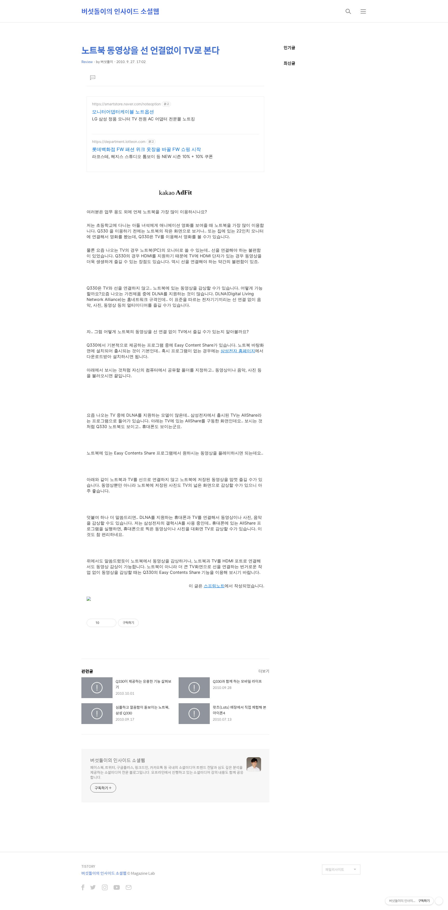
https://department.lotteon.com (118, 141)
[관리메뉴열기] (439, 901)
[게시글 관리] (110, 623)
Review (87, 61)
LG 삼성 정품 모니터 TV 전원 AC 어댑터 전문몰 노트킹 (143, 118)
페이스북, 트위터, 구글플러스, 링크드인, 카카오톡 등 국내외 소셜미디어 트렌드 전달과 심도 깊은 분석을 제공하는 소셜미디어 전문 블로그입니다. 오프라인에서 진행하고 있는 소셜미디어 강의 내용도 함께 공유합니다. (166, 772)
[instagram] (105, 888)
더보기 (263, 671)
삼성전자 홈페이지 (238, 350)
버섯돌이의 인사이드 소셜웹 (120, 11)
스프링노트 (214, 585)
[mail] (128, 888)
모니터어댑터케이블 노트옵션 (123, 111)
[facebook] (82, 888)
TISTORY (88, 866)
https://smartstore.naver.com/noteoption (126, 104)
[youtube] (117, 888)
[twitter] (93, 888)
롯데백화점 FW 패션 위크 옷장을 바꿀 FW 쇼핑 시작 (146, 149)
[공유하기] (104, 623)
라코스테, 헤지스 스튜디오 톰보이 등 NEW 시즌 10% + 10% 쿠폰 (152, 156)
